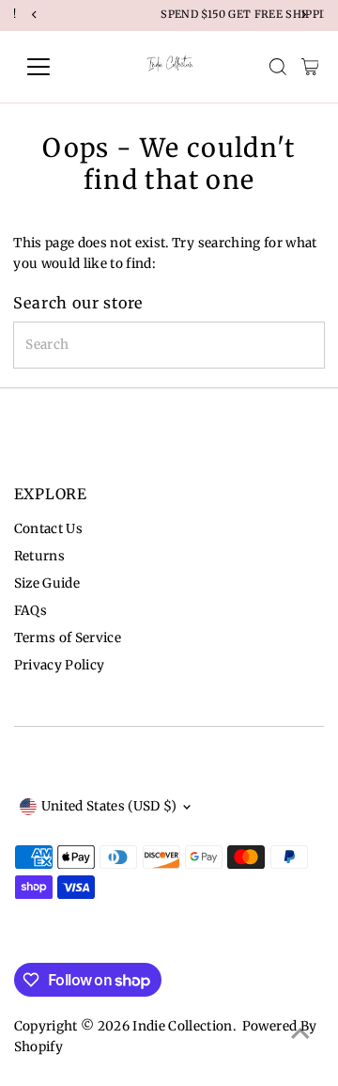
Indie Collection (182, 1026)
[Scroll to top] (300, 1034)
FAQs (30, 611)
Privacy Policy (59, 665)
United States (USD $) (109, 806)
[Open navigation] (50, 66)
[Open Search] (277, 66)
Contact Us (48, 529)
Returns (39, 556)
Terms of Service (67, 638)
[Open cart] (310, 66)
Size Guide (47, 583)
